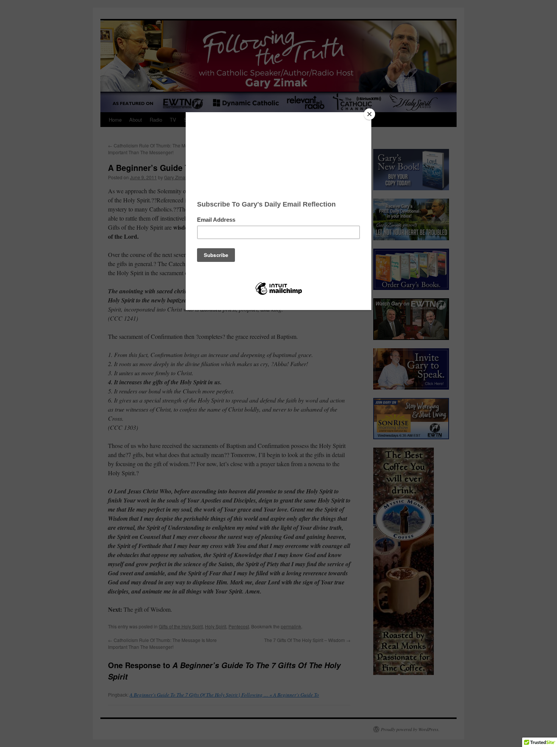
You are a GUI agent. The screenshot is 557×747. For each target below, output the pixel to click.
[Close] (369, 114)
